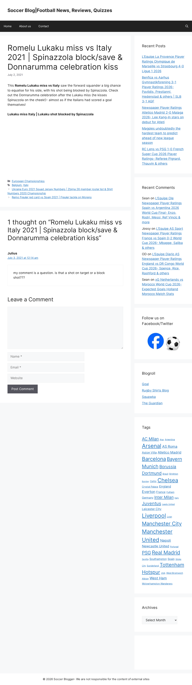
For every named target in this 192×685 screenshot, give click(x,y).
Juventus (151, 503)
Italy (25, 185)
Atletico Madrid (169, 452)
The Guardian (152, 403)
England (165, 486)
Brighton (173, 474)
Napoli (165, 540)
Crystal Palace (150, 486)
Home (8, 26)
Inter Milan (164, 497)
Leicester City (151, 509)
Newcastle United (155, 546)
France (161, 492)
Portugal (174, 546)
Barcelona (154, 459)
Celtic (153, 481)
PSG (146, 552)
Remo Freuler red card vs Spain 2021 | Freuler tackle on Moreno (52, 197)
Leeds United (168, 504)
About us (25, 26)
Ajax (162, 439)
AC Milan (150, 438)
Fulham (170, 492)
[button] (187, 26)
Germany (147, 497)
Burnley (145, 481)
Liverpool (154, 515)
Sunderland (153, 565)
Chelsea (168, 480)
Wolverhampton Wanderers (157, 583)
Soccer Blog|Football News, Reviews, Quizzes (60, 10)
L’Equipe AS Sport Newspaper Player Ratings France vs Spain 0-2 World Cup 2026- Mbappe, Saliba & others (162, 238)
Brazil (165, 474)
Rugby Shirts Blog (155, 390)
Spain (171, 558)
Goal (145, 384)
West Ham (158, 578)
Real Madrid (166, 552)
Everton (148, 491)
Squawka (149, 397)
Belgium (17, 185)
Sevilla (145, 559)
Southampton (158, 558)
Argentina (170, 439)
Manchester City (162, 523)
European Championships (28, 181)
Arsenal (151, 446)
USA (163, 573)
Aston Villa (149, 452)
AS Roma (169, 446)
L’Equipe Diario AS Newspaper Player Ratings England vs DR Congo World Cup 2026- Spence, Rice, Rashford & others (163, 263)
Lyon (169, 516)
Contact (43, 26)
